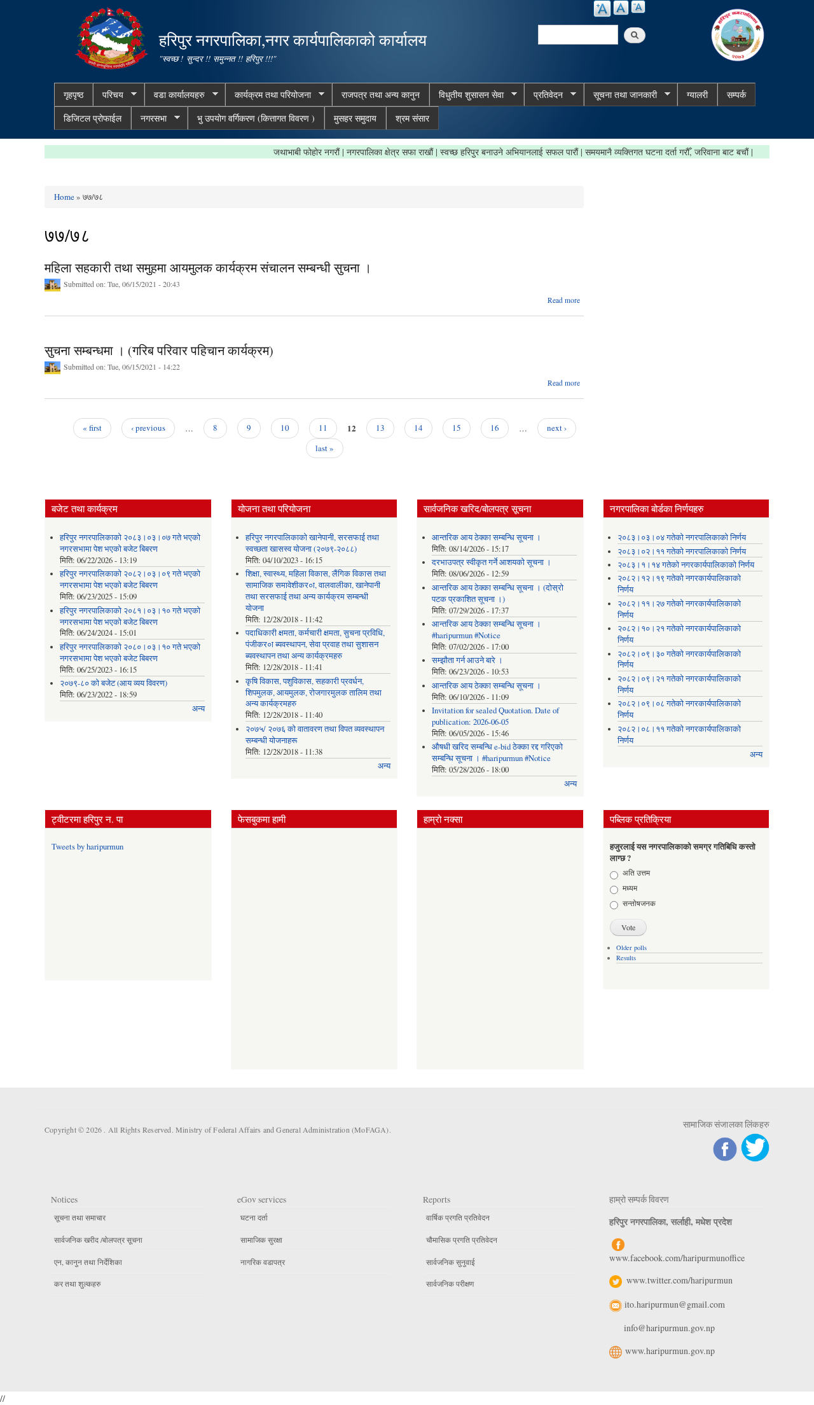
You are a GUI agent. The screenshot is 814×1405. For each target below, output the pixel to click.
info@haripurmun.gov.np (669, 1328)
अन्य (198, 708)
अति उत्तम (636, 872)
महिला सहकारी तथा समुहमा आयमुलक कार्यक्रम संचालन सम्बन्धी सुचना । (208, 267)
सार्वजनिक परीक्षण (450, 1283)
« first (92, 427)
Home (64, 196)
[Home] (113, 36)
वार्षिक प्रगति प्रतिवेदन (458, 1217)
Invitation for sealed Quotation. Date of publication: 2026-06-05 (495, 716)
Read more (564, 300)
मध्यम (630, 888)
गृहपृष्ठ (73, 94)
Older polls (631, 947)
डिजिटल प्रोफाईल (92, 118)
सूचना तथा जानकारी (620, 94)
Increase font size (602, 8)
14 (418, 427)
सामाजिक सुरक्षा (261, 1239)
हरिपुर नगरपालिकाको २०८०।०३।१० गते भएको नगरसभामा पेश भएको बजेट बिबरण (130, 652)
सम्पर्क (736, 94)
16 (494, 427)
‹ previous (148, 427)
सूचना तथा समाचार (80, 1217)
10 (284, 427)
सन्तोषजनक (639, 903)
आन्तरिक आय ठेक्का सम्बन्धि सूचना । (486, 537)
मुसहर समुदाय (355, 118)
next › (557, 427)
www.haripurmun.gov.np (670, 1351)
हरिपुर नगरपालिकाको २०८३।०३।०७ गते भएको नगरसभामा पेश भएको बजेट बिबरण (130, 543)
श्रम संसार (412, 118)
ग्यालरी (697, 94)
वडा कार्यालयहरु (174, 94)
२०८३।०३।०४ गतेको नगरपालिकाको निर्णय (681, 537)
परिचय (108, 94)
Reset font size (621, 7)
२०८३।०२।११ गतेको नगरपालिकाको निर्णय (681, 551)
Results (626, 957)
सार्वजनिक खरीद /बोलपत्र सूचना (98, 1239)
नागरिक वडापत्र (262, 1262)
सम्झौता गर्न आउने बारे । (467, 660)
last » (324, 448)
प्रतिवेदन (543, 94)
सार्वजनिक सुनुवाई (450, 1262)
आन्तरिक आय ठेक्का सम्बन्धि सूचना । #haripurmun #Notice (486, 630)
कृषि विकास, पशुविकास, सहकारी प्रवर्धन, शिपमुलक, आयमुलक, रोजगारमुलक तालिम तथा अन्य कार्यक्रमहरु (313, 692)
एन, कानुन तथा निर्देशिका (88, 1262)
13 (380, 427)
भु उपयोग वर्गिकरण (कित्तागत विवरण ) (256, 118)
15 (456, 427)
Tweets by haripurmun (87, 846)
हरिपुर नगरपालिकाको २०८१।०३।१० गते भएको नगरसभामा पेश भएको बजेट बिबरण (130, 616)
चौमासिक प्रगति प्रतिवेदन (461, 1239)
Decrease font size (638, 6)
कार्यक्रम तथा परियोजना (268, 94)
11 (323, 427)
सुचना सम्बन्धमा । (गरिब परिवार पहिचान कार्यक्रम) (159, 350)
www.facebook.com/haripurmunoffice (677, 1258)
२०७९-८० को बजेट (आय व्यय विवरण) (113, 683)
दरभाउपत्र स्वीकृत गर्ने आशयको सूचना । (491, 562)
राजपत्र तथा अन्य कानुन (380, 94)
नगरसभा (149, 118)
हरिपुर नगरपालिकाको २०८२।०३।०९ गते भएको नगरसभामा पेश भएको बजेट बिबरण (130, 579)
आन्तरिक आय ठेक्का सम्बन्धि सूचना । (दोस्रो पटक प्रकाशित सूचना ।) (497, 593)
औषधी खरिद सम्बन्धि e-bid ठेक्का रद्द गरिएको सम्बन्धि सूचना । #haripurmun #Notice (497, 752)
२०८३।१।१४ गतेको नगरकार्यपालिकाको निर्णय (685, 564)
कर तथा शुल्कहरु (77, 1283)
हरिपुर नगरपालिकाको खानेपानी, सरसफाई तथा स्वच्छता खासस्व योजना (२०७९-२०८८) (312, 543)
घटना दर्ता (254, 1217)
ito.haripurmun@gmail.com (674, 1304)
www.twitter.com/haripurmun (679, 1280)
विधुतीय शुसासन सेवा (466, 94)
